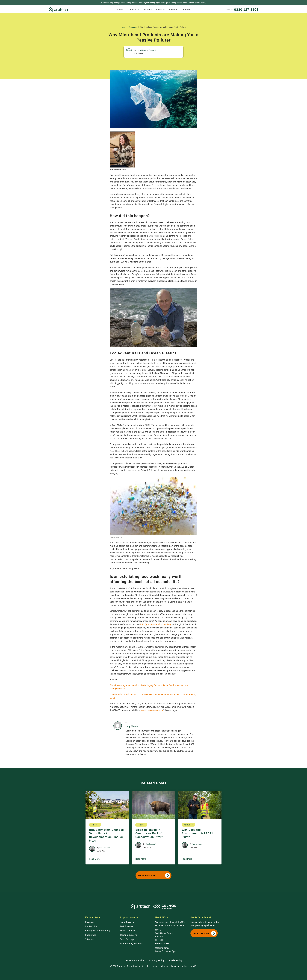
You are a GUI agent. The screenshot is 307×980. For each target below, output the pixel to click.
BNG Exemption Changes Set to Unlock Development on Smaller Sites (106, 835)
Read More (94, 858)
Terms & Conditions (135, 960)
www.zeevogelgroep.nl (152, 710)
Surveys (131, 9)
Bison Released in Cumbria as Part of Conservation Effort (149, 833)
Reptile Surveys (128, 934)
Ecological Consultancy (97, 930)
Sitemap (89, 939)
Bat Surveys (126, 926)
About (159, 9)
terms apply (200, 2)
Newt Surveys (127, 930)
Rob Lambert (104, 847)
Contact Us (91, 926)
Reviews (147, 9)
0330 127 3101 (246, 9)
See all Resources (146, 875)
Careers (173, 9)
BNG (95, 825)
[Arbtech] (58, 9)
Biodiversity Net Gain (131, 943)
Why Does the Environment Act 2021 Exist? (197, 833)
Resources (133, 27)
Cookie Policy (175, 960)
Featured (152, 50)
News (141, 825)
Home (120, 9)
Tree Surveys (127, 921)
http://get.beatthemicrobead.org (155, 624)
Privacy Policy (156, 960)
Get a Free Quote (201, 933)
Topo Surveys (127, 939)
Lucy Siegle (141, 50)
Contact (186, 9)
